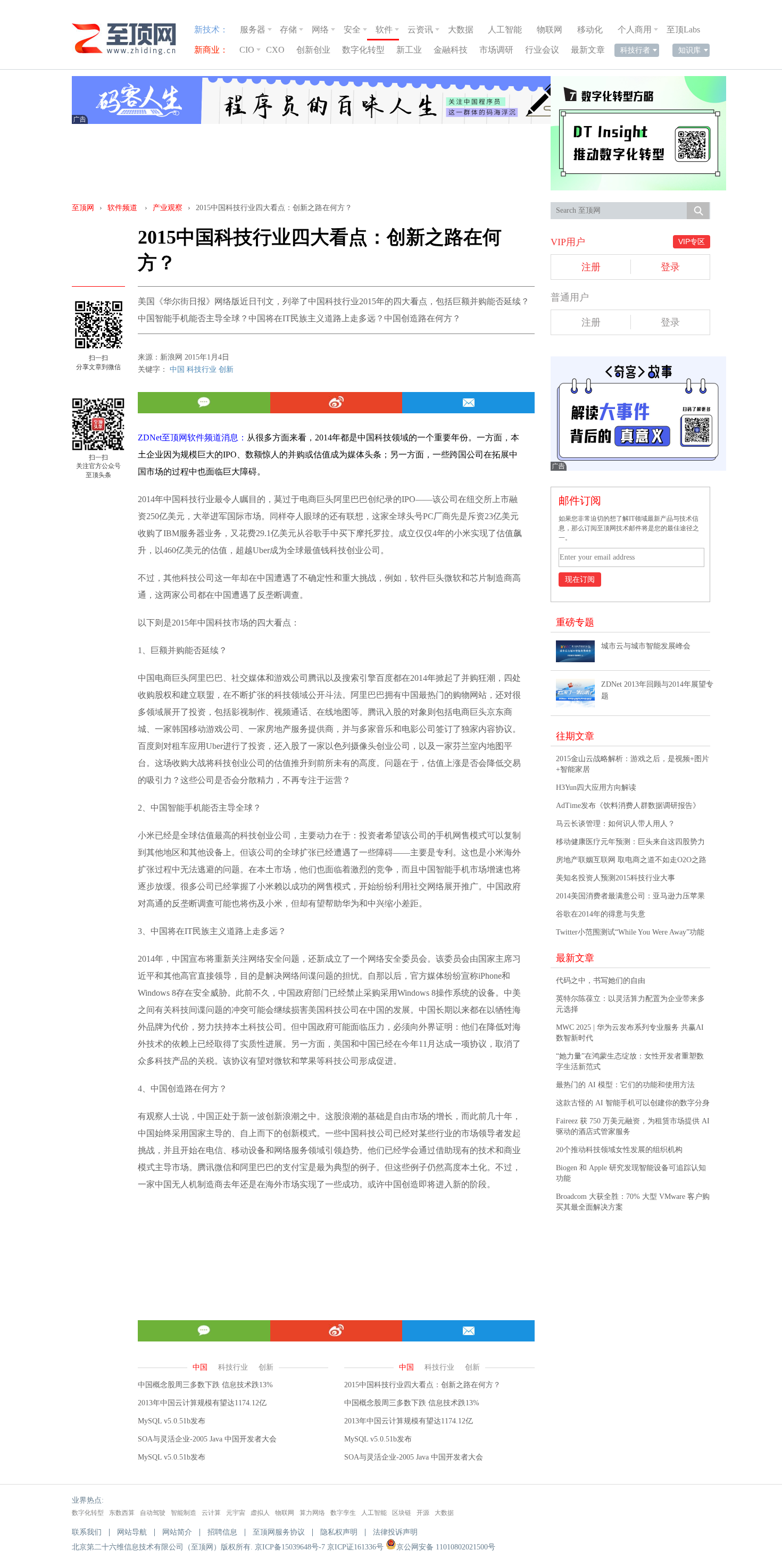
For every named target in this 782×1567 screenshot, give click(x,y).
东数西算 (122, 1512)
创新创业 (313, 49)
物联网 (549, 29)
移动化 (590, 29)
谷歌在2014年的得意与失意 (600, 914)
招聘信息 (222, 1532)
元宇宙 (235, 1512)
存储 (288, 29)
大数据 (460, 29)
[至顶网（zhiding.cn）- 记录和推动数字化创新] (129, 39)
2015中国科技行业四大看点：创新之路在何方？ (422, 1385)
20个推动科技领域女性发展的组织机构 (619, 1150)
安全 (352, 29)
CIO (246, 49)
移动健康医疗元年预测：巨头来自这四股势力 (630, 842)
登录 (670, 267)
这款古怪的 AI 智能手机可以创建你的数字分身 (633, 1103)
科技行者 (635, 50)
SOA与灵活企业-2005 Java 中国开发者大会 (207, 1439)
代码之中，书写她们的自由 (600, 981)
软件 (384, 29)
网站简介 (177, 1532)
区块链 (401, 1512)
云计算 (211, 1512)
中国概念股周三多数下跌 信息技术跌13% (205, 1385)
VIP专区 (691, 241)
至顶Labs (683, 29)
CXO (275, 49)
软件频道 (122, 208)
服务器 (252, 29)
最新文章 (588, 49)
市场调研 (496, 49)
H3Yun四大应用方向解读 (596, 787)
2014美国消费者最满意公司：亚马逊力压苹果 (630, 896)
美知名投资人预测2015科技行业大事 (615, 878)
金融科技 (451, 49)
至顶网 (83, 208)
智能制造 (183, 1512)
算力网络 (312, 1512)
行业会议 (542, 49)
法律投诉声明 (395, 1532)
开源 (423, 1512)
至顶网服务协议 (279, 1532)
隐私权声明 (338, 1532)
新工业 (409, 49)
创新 (226, 369)
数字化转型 (363, 49)
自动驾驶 (152, 1512)
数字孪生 (343, 1512)
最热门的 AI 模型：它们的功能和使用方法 (625, 1085)
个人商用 (635, 29)
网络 (320, 29)
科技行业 (202, 369)
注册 (591, 267)
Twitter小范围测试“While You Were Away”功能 (630, 932)
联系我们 (87, 1532)
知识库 (689, 50)
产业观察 (167, 208)
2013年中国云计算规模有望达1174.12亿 (202, 1403)
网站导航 (132, 1532)
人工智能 (505, 29)
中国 (177, 369)
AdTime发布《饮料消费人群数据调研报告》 (628, 806)
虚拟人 (260, 1512)
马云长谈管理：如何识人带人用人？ (615, 824)
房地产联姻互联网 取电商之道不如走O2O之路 (631, 860)
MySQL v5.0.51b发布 (171, 1421)
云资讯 (420, 29)
